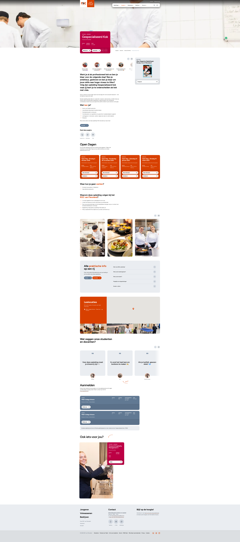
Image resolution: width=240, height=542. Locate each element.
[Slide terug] (128, 59)
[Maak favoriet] (106, 50)
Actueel (82, 525)
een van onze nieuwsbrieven (152, 513)
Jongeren (84, 509)
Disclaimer (96, 533)
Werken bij (156, 1)
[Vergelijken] (102, 50)
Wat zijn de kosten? (117, 276)
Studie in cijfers (116, 286)
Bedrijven (84, 517)
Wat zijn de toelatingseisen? (119, 271)
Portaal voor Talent (104, 533)
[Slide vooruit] (131, 59)
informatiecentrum (84, 391)
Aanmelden (95, 277)
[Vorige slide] (155, 215)
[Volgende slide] (158, 215)
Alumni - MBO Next (123, 533)
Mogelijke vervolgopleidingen (120, 281)
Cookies (148, 533)
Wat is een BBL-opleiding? (119, 267)
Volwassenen (86, 513)
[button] (133, 309)
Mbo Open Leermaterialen (135, 533)
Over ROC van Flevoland (85, 521)
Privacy (143, 533)
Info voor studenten (113, 533)
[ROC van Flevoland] (87, 3)
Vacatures (82, 523)
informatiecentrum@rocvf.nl (117, 515)
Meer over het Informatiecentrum (116, 517)
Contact (151, 1)
